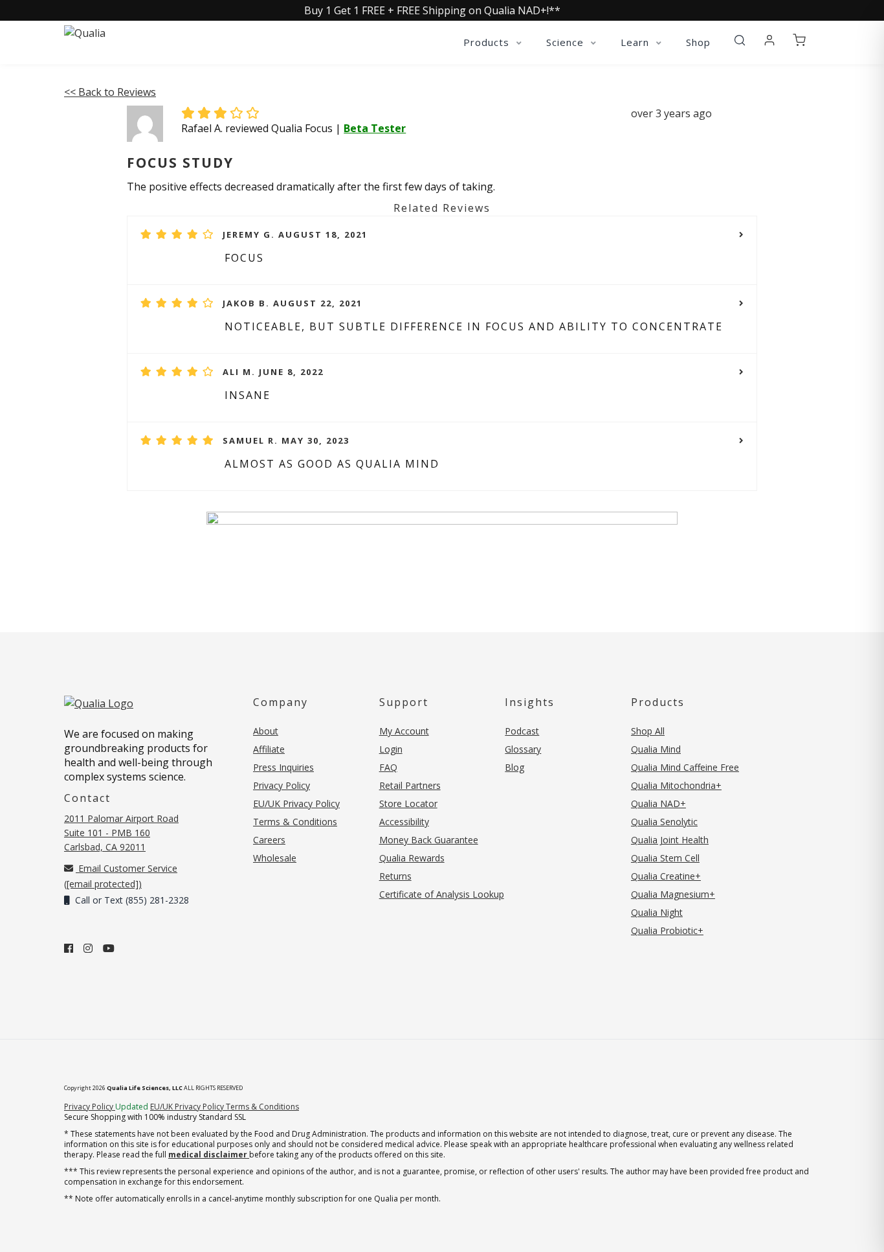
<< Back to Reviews (110, 92)
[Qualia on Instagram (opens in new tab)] (88, 948)
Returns (395, 876)
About (265, 731)
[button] (739, 41)
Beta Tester (375, 128)
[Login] (769, 41)
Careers (269, 840)
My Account (404, 731)
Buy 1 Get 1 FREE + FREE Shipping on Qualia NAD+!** (432, 10)
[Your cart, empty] (799, 41)
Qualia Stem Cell (665, 858)
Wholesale (274, 858)
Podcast (522, 731)
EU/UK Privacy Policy (296, 803)
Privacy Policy (281, 785)
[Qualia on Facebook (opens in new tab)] (68, 948)
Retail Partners (410, 785)
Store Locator (408, 803)
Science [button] (566, 42)
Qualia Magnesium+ (673, 894)
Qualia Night (657, 912)
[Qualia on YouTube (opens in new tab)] (109, 948)
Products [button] (488, 42)
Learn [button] (636, 42)
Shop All (648, 731)
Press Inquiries (283, 767)
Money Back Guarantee (428, 840)
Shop (698, 42)
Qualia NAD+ (658, 803)
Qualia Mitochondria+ (676, 785)
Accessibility (404, 821)
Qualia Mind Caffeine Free (685, 767)
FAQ (388, 767)
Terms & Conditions (295, 821)
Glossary (523, 749)
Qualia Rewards (412, 858)
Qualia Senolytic (664, 821)
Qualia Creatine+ (666, 876)
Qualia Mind (656, 749)
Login (391, 749)
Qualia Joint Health (670, 840)
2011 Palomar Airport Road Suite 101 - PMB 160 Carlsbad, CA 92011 (121, 832)
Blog (514, 767)
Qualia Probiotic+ (667, 930)
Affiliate (269, 749)
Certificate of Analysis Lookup (441, 894)
